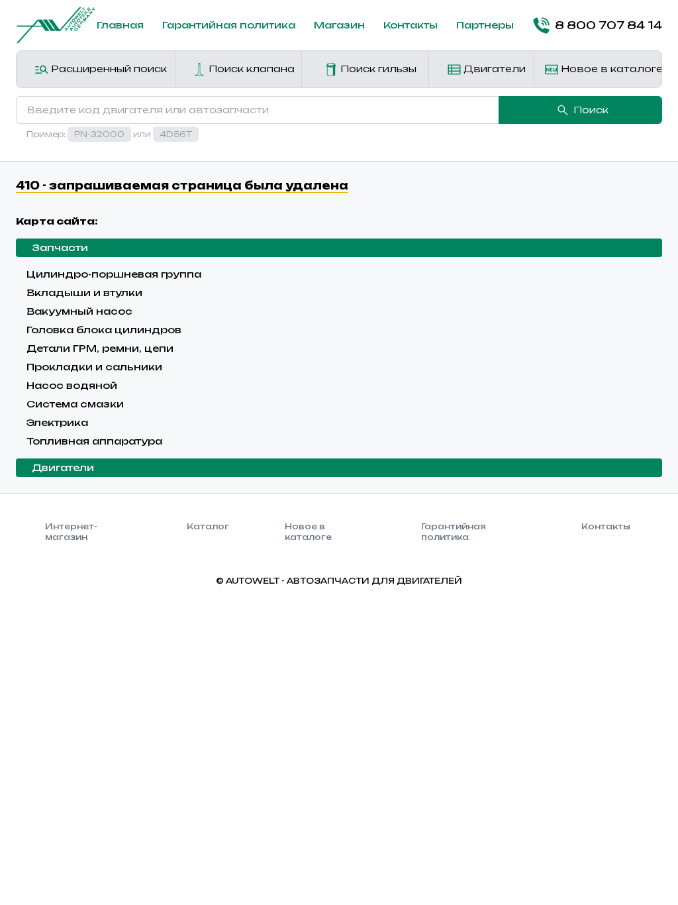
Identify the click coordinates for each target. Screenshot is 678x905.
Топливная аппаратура (94, 441)
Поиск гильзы (377, 68)
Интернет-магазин (71, 531)
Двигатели (493, 68)
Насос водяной (71, 385)
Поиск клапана (250, 68)
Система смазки (75, 403)
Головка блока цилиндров (103, 329)
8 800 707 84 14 (608, 25)
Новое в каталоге (609, 68)
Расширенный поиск (107, 68)
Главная (120, 24)
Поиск (590, 109)
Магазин (339, 24)
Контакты (410, 24)
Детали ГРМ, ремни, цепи (99, 348)
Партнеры (485, 24)
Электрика (57, 422)
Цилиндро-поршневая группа (113, 274)
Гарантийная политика (228, 24)
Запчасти (60, 247)
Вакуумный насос (79, 311)
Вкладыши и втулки (84, 292)
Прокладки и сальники (94, 366)
